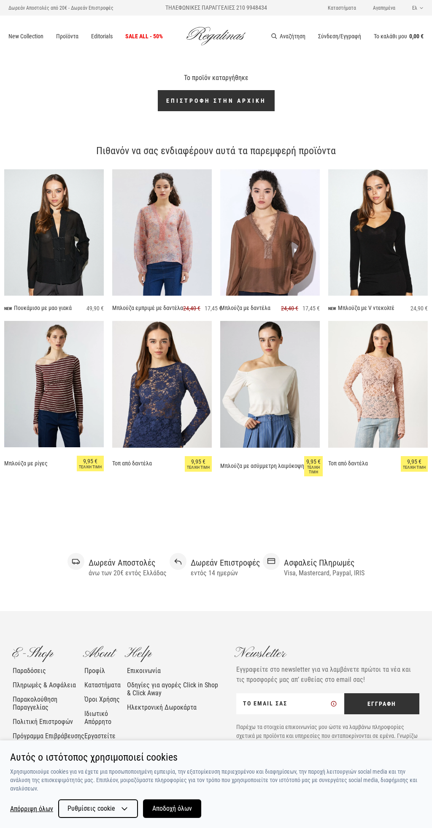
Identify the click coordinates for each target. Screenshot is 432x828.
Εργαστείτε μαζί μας (100, 740)
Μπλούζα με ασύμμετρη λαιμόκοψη (262, 465)
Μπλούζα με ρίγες (26, 463)
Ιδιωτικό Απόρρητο (97, 718)
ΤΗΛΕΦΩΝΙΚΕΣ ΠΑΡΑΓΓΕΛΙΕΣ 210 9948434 (216, 7)
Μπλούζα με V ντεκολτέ (366, 307)
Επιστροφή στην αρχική (216, 100)
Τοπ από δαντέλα (132, 463)
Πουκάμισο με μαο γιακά (43, 307)
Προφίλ (94, 671)
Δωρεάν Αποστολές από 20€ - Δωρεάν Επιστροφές (60, 8)
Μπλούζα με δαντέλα (245, 307)
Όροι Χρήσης (102, 699)
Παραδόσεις (29, 671)
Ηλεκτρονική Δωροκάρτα (162, 707)
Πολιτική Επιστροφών (43, 722)
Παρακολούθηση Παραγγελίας (35, 703)
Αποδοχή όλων (172, 808)
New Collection (25, 36)
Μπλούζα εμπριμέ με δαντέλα (147, 307)
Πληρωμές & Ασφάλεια (44, 685)
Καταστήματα (342, 8)
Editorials (102, 36)
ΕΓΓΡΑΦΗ (381, 703)
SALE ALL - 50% (144, 36)
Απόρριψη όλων (31, 809)
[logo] (216, 36)
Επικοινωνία (144, 671)
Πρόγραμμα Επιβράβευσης (48, 736)
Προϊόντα (67, 36)
